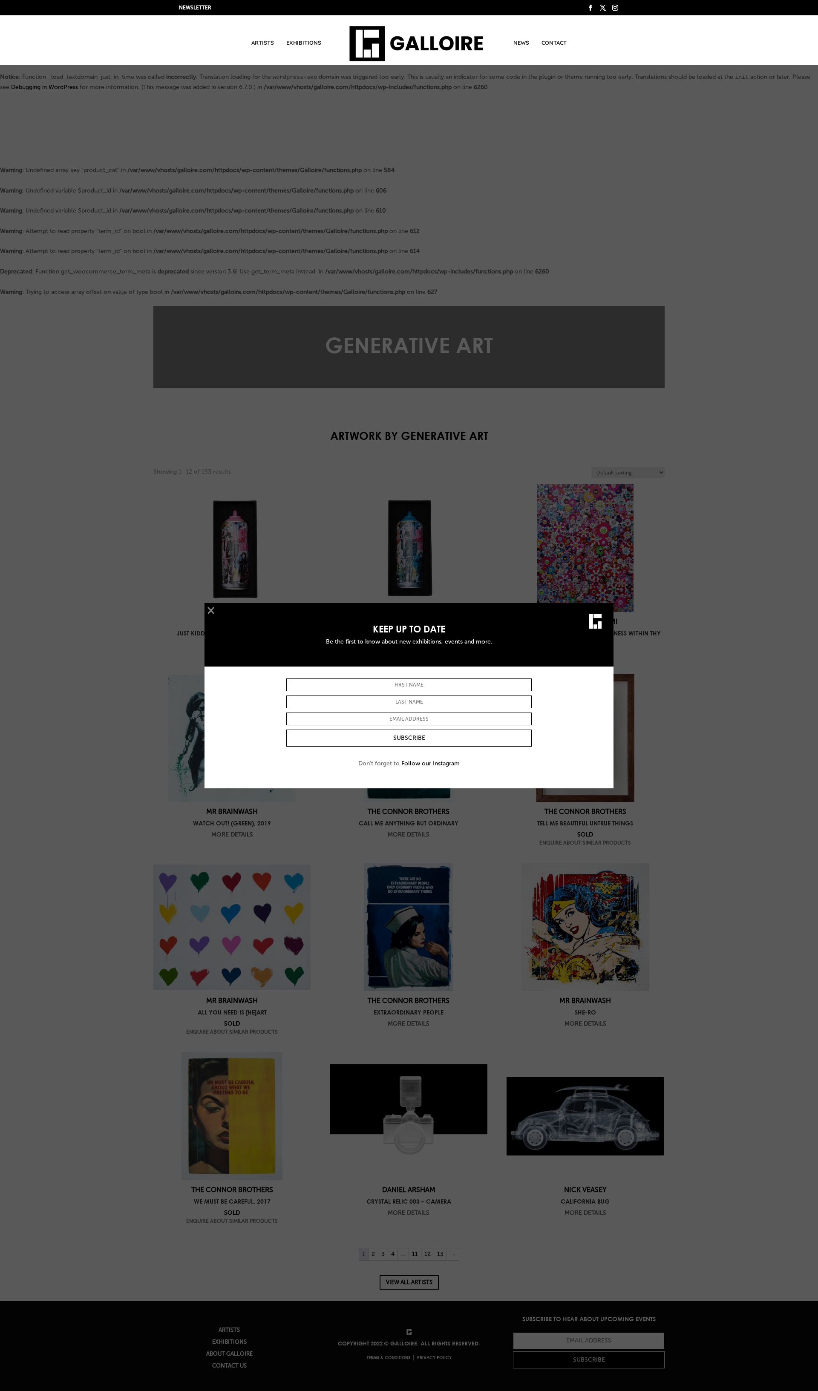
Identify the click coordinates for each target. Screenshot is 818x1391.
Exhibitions (303, 43)
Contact (554, 43)
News (521, 43)
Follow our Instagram (430, 763)
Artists (262, 43)
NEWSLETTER (195, 8)
